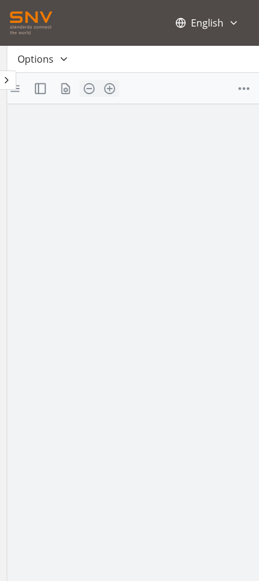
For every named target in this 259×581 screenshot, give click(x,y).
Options (35, 59)
